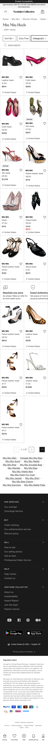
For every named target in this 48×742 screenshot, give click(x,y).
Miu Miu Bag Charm (22, 481)
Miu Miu (15, 19)
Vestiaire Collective (16, 587)
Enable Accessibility (24, 1)
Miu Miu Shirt (32, 478)
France (6, 726)
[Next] (31, 449)
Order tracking (11, 525)
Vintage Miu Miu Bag (31, 458)
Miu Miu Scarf (12, 461)
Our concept (10, 506)
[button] (42, 11)
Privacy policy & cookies (23, 651)
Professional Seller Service (17, 560)
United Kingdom (16, 726)
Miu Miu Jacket (14, 478)
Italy (26, 728)
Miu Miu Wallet (31, 461)
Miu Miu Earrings (12, 485)
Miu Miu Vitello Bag (22, 471)
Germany (38, 726)
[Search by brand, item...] (5, 11)
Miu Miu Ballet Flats (34, 485)
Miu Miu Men (10, 458)
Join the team (11, 604)
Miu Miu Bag (9, 464)
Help (6, 569)
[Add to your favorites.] (20, 77)
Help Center (10, 574)
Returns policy (11, 533)
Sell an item (10, 555)
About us (8, 592)
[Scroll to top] (42, 449)
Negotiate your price (13, 292)
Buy (6, 520)
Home (6, 19)
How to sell (9, 547)
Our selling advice (13, 551)
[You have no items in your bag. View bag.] (42, 11)
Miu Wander (14, 468)
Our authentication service (17, 529)
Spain (22, 728)
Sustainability (11, 596)
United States (29, 726)
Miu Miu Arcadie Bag (31, 464)
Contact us (9, 578)
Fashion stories (11, 609)
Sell (6, 542)
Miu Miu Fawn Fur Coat (22, 475)
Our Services (11, 502)
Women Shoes (30, 19)
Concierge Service (13, 511)
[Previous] (16, 449)
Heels (43, 19)
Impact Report (11, 600)
